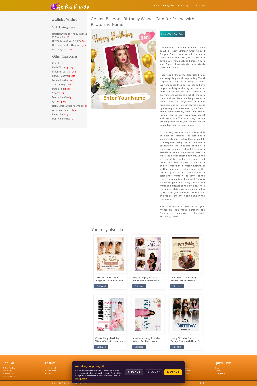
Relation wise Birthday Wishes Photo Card (69, 35)
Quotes (59, 101)
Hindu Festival (63, 76)
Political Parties (63, 118)
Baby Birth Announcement (69, 105)
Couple (58, 63)
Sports (58, 93)
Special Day (61, 84)
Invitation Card (62, 97)
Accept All (173, 372)
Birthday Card (62, 49)
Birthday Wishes (9, 368)
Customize (154, 372)
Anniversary (7, 371)
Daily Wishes (62, 67)
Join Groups (184, 5)
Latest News (61, 114)
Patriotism (49, 373)
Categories (168, 5)
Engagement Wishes (10, 376)
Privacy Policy (220, 373)
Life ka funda (66, 383)
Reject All (134, 372)
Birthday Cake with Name (68, 41)
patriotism (61, 88)
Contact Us (199, 5)
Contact (217, 371)
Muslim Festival (64, 71)
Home (156, 5)
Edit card (101, 286)
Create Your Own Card (172, 34)
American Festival (64, 110)
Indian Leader (62, 80)
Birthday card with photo (69, 45)
